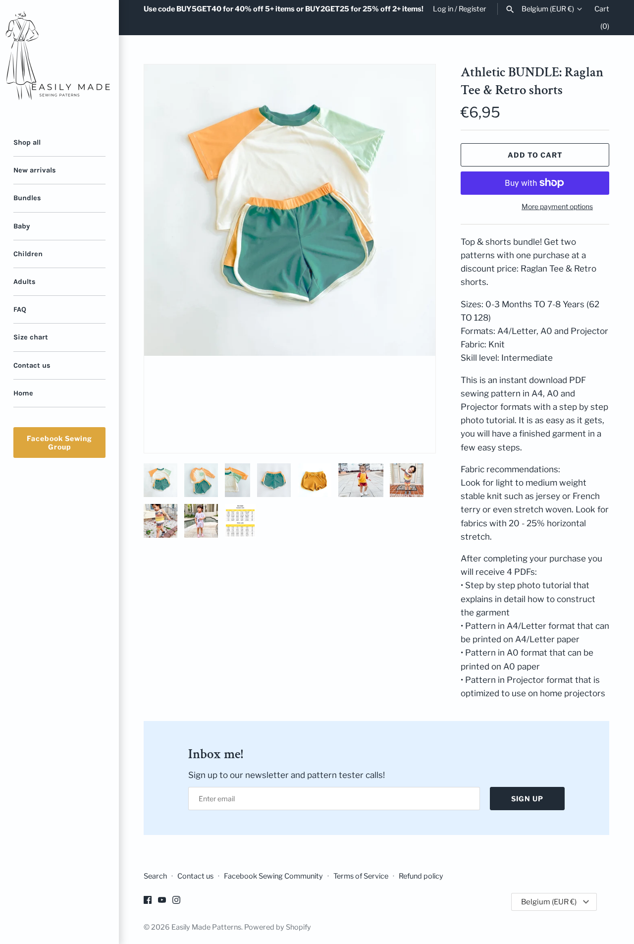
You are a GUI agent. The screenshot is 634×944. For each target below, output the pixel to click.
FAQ (19, 309)
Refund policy (421, 876)
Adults (24, 282)
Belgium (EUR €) (548, 9)
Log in (443, 8)
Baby (21, 226)
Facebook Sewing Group (59, 442)
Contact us (32, 365)
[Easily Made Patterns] (59, 59)
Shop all (27, 142)
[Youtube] (162, 902)
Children (28, 254)
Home (23, 393)
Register (472, 8)
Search (155, 876)
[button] (414, 259)
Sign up (527, 798)
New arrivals (34, 170)
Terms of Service (360, 876)
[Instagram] (176, 902)
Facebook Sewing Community (273, 876)
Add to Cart (535, 155)
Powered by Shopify (277, 927)
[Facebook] (148, 902)
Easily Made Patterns (206, 927)
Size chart (30, 337)
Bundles (27, 198)
